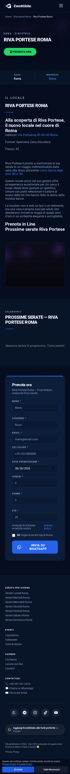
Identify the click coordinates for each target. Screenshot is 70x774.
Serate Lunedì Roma (17, 593)
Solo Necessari (51, 769)
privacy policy (48, 527)
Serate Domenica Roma (18, 619)
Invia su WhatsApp (38, 547)
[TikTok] (45, 713)
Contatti (10, 668)
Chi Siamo (11, 659)
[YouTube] (56, 713)
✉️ (16, 692)
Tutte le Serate (13, 644)
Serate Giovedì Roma (17, 606)
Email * (17, 433)
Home (8, 16)
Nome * (16, 401)
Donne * (17, 493)
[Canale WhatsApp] (14, 713)
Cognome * (19, 418)
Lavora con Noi (14, 664)
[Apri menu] (61, 6)
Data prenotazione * (25, 461)
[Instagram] (35, 713)
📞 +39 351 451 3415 (17, 683)
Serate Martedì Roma (17, 597)
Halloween (11, 639)
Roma (52, 78)
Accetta (18, 769)
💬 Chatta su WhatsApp (19, 688)
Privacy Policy (12, 751)
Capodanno (12, 635)
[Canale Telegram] (25, 713)
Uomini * (17, 476)
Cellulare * (20, 447)
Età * (15, 510)
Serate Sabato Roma (17, 615)
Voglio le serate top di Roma (35, 535)
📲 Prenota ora (20, 51)
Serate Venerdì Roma (17, 610)
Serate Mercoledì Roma (18, 602)
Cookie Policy (25, 764)
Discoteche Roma (22, 16)
